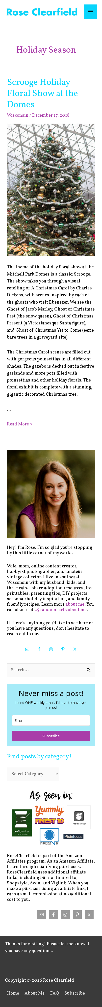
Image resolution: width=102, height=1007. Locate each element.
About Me (35, 993)
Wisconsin (17, 115)
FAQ (54, 993)
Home (13, 993)
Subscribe (51, 735)
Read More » (19, 424)
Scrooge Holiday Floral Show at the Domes (42, 93)
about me (75, 604)
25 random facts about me (60, 610)
